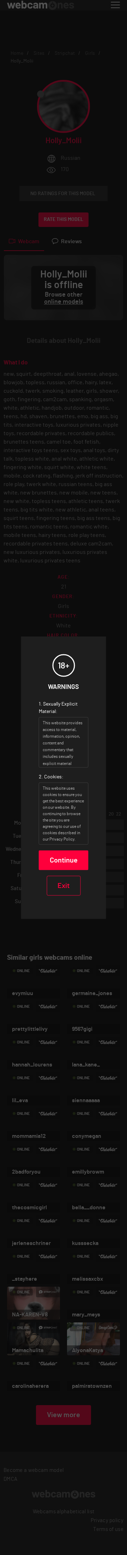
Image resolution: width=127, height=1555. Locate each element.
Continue (64, 860)
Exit (63, 885)
